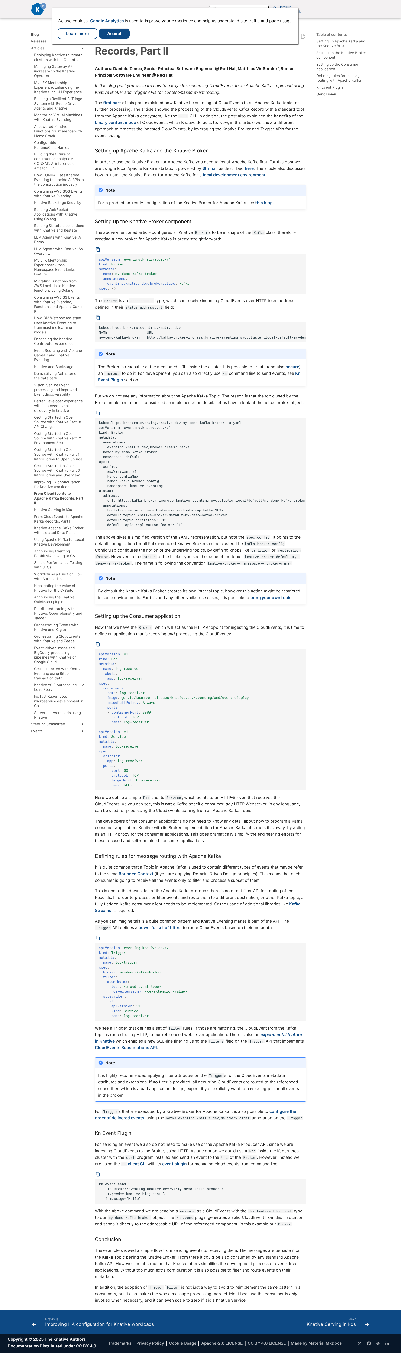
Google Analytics (107, 20)
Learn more (77, 33)
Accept (114, 33)
